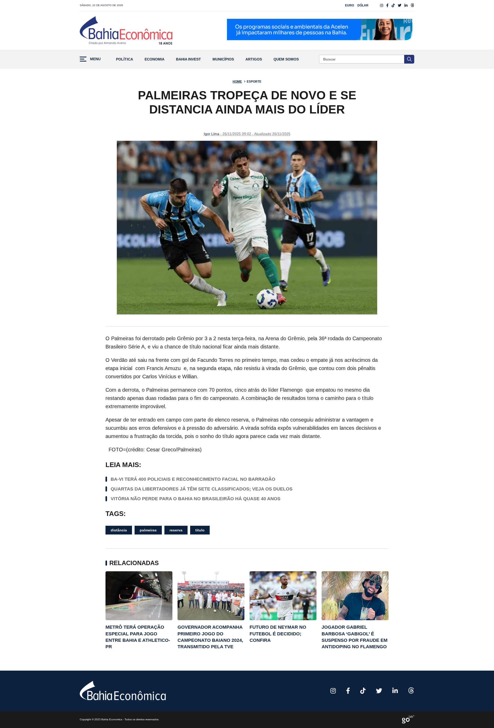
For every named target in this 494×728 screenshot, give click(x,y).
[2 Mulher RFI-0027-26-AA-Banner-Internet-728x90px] (320, 30)
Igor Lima (211, 134)
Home (237, 81)
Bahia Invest (188, 59)
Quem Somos (286, 59)
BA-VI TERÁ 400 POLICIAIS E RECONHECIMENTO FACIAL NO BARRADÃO (193, 479)
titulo (200, 530)
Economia (154, 59)
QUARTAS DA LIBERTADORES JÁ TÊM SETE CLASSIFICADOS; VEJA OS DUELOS (202, 489)
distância (119, 530)
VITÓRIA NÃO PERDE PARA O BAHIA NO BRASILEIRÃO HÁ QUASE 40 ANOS (195, 498)
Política (124, 59)
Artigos (253, 59)
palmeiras (148, 530)
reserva (176, 530)
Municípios (223, 59)
